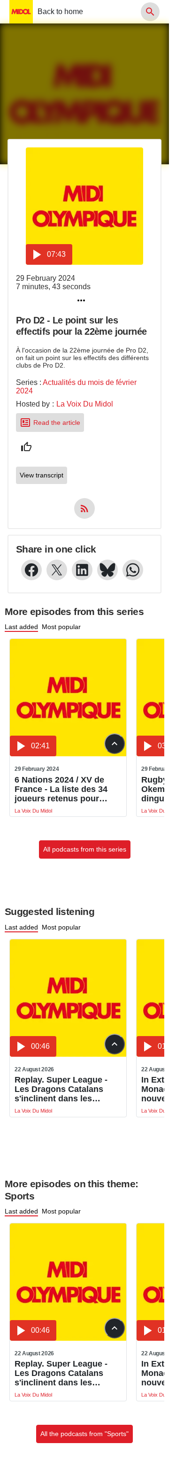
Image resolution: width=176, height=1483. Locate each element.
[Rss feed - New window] (84, 508)
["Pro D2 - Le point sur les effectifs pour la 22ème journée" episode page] (84, 206)
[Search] (150, 11)
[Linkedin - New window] (82, 570)
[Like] (26, 447)
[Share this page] (81, 300)
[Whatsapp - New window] (132, 570)
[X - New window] (56, 570)
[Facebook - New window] (31, 570)
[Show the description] (114, 743)
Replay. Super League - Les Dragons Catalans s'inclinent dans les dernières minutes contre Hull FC (65, 1089)
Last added (21, 626)
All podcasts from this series (84, 849)
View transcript (41, 475)
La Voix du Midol (84, 404)
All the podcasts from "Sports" (84, 1433)
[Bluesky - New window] (107, 570)
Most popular (61, 626)
